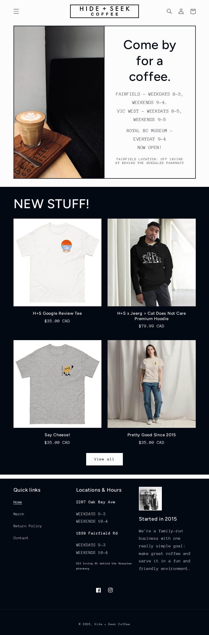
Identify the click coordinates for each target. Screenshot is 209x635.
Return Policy (28, 526)
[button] (16, 11)
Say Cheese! (57, 434)
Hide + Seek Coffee (112, 624)
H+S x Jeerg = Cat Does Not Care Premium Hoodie (151, 316)
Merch (19, 514)
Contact (21, 538)
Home (18, 502)
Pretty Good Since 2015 (151, 434)
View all (104, 459)
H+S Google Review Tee (57, 313)
